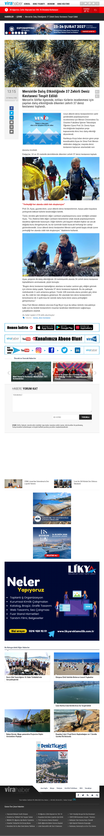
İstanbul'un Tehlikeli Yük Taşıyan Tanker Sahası (19, 817)
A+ (97, 92)
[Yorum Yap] (12, 132)
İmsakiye (88, 788)
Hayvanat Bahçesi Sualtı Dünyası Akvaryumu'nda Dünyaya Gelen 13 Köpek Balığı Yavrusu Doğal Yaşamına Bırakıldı (20, 814)
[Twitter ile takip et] (83, 795)
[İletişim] (94, 3)
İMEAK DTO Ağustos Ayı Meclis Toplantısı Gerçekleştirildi (19, 820)
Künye (52, 788)
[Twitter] (12, 113)
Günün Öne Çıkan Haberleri (14, 806)
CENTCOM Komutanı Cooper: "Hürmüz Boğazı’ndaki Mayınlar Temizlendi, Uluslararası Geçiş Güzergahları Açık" (82, 817)
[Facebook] (12, 108)
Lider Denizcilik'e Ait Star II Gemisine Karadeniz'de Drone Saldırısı (49, 826)
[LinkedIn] (12, 118)
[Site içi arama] (97, 3)
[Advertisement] (52, 457)
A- (97, 96)
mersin (35, 318)
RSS (81, 788)
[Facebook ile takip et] (78, 795)
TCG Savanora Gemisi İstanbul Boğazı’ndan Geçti (47, 820)
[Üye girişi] (92, 795)
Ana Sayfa (44, 788)
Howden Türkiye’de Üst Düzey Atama (19, 823)
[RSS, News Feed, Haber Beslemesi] (87, 795)
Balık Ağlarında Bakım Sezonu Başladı (50, 823)
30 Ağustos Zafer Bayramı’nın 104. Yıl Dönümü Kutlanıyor (49, 814)
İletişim (59, 788)
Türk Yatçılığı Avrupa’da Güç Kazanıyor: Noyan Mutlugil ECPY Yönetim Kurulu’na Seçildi (81, 814)
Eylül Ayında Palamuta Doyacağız (80, 823)
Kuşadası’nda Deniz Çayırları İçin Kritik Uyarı (28, 10)
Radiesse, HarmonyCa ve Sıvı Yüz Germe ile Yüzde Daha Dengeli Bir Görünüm (81, 826)
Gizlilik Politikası (71, 788)
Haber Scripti (67, 800)
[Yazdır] (12, 127)
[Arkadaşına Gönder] (12, 122)
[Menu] (82, 3)
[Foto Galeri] (90, 3)
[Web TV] (86, 3)
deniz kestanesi (44, 318)
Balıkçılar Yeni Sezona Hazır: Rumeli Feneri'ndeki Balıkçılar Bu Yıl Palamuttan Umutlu (80, 820)
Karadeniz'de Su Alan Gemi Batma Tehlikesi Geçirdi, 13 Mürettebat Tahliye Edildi (20, 826)
